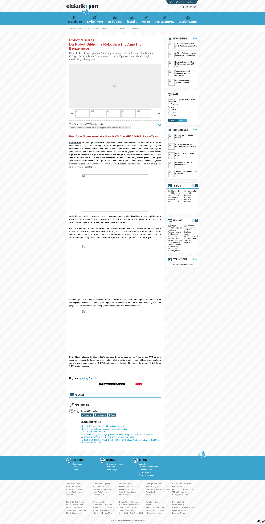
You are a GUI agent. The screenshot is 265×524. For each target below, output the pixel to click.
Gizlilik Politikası (145, 473)
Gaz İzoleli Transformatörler (129, 505)
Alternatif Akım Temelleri (155, 510)
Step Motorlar (124, 495)
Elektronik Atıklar (99, 495)
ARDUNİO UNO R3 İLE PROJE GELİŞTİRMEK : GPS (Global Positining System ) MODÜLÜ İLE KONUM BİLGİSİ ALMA (121, 441)
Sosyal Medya (111, 470)
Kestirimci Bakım (178, 513)
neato (94, 378)
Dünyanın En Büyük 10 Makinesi (189, 199)
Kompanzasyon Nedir (127, 489)
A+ (159, 124)
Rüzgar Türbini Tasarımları (129, 502)
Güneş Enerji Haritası (101, 486)
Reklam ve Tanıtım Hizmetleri (150, 467)
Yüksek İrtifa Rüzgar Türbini (103, 513)
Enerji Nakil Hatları (179, 510)
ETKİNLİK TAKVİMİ (180, 259)
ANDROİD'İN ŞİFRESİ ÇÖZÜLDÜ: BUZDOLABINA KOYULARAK (108, 437)
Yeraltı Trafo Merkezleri (101, 492)
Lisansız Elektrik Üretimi (102, 489)
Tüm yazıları (88, 415)
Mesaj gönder (101, 415)
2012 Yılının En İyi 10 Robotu (94, 432)
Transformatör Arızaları (127, 507)
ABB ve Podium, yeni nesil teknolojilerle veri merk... (185, 54)
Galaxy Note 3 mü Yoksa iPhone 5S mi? (184, 164)
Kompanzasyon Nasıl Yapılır (129, 486)
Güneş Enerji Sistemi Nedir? (103, 505)
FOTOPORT (177, 185)
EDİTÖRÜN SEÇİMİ (180, 38)
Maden (173, 112)
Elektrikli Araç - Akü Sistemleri (157, 486)
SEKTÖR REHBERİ (115, 22)
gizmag (84, 378)
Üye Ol (179, 2)
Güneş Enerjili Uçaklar (101, 484)
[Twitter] (188, 8)
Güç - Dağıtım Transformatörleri (131, 513)
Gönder (173, 120)
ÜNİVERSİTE (132, 22)
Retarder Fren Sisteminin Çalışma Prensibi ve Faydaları (104, 429)
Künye (75, 467)
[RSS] (195, 8)
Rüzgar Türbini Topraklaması (103, 507)
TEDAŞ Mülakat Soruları (181, 492)
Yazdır (113, 415)
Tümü (195, 38)
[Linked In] (191, 8)
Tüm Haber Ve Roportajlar (78, 29)
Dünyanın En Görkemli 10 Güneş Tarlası (173, 199)
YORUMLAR (79, 395)
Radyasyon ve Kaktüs (180, 495)
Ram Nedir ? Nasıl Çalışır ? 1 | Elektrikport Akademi (103, 426)
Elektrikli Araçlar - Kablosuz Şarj (158, 489)
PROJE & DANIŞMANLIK (164, 22)
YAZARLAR (146, 22)
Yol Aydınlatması (125, 484)
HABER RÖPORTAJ (75, 22)
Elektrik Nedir (177, 486)
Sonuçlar (183, 120)
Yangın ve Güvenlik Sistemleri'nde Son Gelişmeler (182, 73)
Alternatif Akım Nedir (153, 513)
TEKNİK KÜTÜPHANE (95, 22)
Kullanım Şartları (145, 470)
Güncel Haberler (100, 29)
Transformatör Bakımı (127, 510)
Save (139, 384)
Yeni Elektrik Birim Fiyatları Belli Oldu (186, 173)
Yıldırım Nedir (71, 495)
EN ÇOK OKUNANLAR (181, 130)
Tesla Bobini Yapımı (73, 484)
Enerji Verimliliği (178, 505)
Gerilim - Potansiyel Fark (181, 484)
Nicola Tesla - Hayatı (74, 489)
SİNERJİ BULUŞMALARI (188, 22)
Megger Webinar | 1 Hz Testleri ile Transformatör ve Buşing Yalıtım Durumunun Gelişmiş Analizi (175, 245)
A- (156, 125)
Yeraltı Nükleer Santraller (128, 492)
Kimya (173, 110)
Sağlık (173, 115)
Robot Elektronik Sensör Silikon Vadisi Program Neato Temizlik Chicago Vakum (100, 128)
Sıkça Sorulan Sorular (114, 464)
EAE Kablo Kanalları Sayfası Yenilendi (183, 81)
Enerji (173, 107)
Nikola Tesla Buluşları (74, 486)
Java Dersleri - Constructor (76, 510)
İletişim (75, 470)
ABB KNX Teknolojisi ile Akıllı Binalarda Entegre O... (186, 45)
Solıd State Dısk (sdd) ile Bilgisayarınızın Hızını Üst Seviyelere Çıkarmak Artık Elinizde (117, 434)
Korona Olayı (151, 495)
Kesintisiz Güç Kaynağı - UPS (183, 489)
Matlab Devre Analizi (74, 507)
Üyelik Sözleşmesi (146, 475)
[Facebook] (184, 8)
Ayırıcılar (149, 505)
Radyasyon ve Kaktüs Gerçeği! (184, 136)
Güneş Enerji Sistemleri (75, 492)
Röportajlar (135, 29)
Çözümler (142, 464)
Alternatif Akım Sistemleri (155, 507)
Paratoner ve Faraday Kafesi (183, 507)
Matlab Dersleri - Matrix (75, 502)
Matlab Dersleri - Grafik (75, 505)
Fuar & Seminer (119, 29)
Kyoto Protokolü (99, 502)
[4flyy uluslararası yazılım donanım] (260, 521)
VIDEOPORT (177, 220)
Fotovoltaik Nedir (152, 492)
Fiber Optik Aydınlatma (154, 484)
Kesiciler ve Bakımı (153, 502)
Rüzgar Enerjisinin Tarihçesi (103, 510)
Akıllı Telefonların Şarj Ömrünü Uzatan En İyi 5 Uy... (186, 145)
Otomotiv (174, 104)
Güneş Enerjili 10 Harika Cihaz (184, 154)
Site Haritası (111, 467)
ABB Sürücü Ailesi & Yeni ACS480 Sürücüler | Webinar (191, 239)
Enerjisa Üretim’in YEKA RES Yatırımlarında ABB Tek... (184, 64)
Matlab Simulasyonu (74, 513)
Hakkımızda (77, 464)
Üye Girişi (190, 2)
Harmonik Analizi (178, 502)
